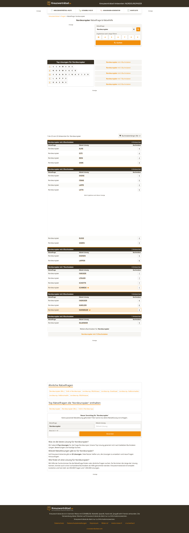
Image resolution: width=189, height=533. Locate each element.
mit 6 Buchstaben (118, 73)
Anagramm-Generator (111, 10)
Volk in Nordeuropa (73, 391)
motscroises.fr (116, 523)
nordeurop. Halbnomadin (59, 395)
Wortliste (134, 10)
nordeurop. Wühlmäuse (79, 395)
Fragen (63, 16)
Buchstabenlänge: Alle (130, 136)
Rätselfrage (100, 26)
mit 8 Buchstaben (118, 84)
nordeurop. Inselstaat (109, 391)
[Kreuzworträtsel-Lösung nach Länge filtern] (98, 37)
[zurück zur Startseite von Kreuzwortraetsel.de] (60, 4)
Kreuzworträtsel (54, 16)
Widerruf (104, 523)
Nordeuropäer (54, 409)
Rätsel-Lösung (101, 423)
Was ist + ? (53, 431)
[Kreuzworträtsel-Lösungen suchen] (138, 29)
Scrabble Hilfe (87, 10)
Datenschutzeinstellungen (77, 523)
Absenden (110, 434)
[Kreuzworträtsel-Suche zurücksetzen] (134, 29)
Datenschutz (59, 523)
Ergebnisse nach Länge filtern (107, 34)
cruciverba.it (130, 523)
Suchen (119, 43)
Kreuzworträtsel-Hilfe (63, 10)
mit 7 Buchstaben (118, 79)
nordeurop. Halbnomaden (129, 391)
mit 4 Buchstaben (118, 62)
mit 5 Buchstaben (118, 68)
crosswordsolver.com (94, 529)
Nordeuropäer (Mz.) (56, 391)
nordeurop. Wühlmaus (90, 391)
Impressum (94, 523)
